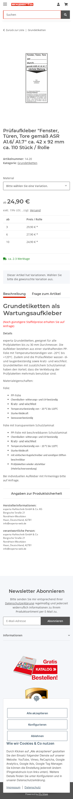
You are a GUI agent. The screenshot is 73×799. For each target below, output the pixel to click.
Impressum (13, 787)
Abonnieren (55, 621)
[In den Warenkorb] (6, 42)
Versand (35, 210)
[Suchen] (65, 14)
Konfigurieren (37, 724)
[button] (58, 4)
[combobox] (36, 186)
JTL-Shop (43, 794)
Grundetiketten (27, 163)
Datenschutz (33, 787)
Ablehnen (37, 736)
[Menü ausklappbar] (5, 2)
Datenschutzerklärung (19, 603)
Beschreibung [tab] (14, 294)
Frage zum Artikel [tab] (46, 294)
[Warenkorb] (66, 4)
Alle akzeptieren (37, 713)
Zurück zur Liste (15, 30)
